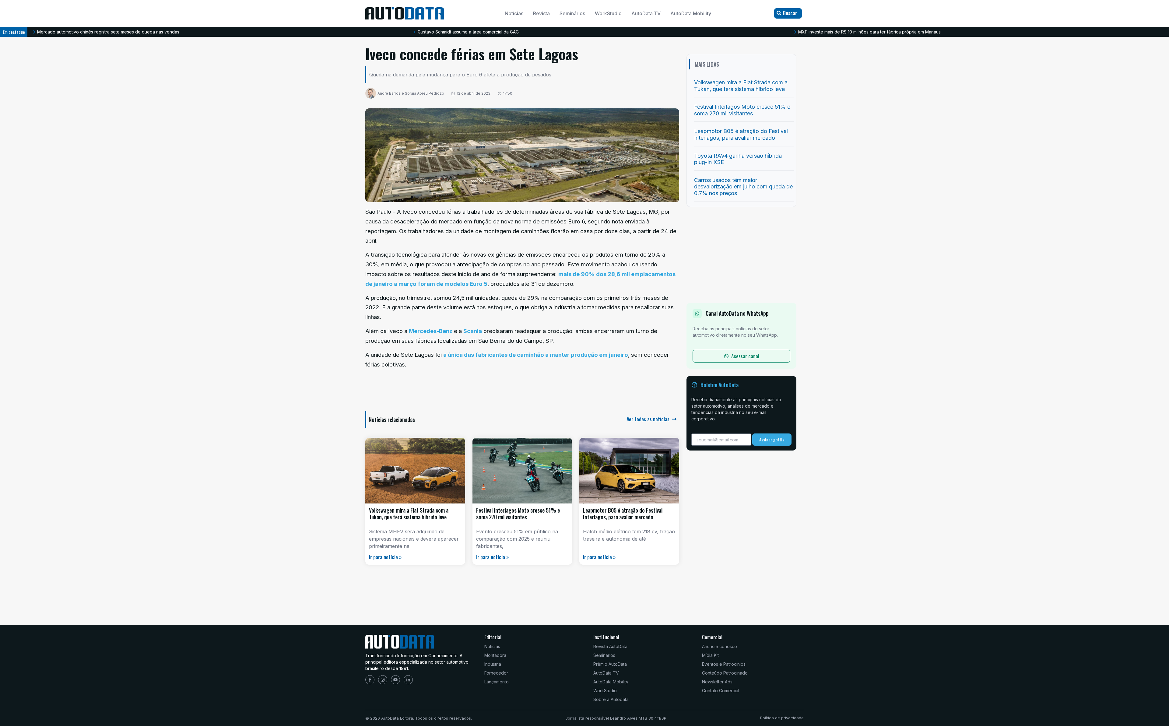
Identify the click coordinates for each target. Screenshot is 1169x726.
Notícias (514, 13)
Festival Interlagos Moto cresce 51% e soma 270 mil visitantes (518, 513)
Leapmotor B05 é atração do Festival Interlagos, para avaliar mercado (622, 513)
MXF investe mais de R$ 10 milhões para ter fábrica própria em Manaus (869, 31)
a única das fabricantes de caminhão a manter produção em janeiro (535, 354)
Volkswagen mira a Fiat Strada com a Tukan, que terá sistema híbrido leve (408, 513)
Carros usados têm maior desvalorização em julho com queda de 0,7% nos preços (743, 186)
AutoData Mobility (690, 13)
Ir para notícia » (385, 557)
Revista (541, 13)
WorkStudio (608, 13)
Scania (472, 331)
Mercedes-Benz (430, 331)
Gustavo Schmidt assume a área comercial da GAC (468, 31)
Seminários (572, 13)
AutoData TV (646, 13)
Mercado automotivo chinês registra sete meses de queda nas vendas (108, 31)
